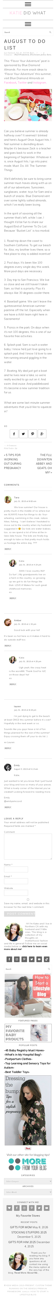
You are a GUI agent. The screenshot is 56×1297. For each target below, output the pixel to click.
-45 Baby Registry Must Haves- (24, 1050)
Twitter (22, 82)
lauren (17, 706)
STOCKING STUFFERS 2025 (29, 1232)
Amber (17, 620)
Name (8, 864)
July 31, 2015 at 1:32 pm (25, 624)
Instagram (39, 82)
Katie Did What (28, 14)
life (16, 448)
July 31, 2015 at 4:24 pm (30, 565)
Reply (8, 549)
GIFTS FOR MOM (21, 1227)
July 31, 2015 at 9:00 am (25, 501)
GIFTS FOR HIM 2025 (22, 1242)
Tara (16, 497)
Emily (17, 765)
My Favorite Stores (28, 1215)
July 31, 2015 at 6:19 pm (25, 710)
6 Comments (11, 445)
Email (8, 876)
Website (8, 888)
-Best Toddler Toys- (17, 1072)
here (49, 54)
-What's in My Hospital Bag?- (23, 1054)
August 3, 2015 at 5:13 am (26, 769)
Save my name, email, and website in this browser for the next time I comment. (26, 905)
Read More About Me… (26, 1272)
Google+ (26, 1291)
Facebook (10, 82)
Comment (9, 832)
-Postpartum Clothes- (18, 1059)
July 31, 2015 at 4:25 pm (30, 661)
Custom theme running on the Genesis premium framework (29, 1288)
